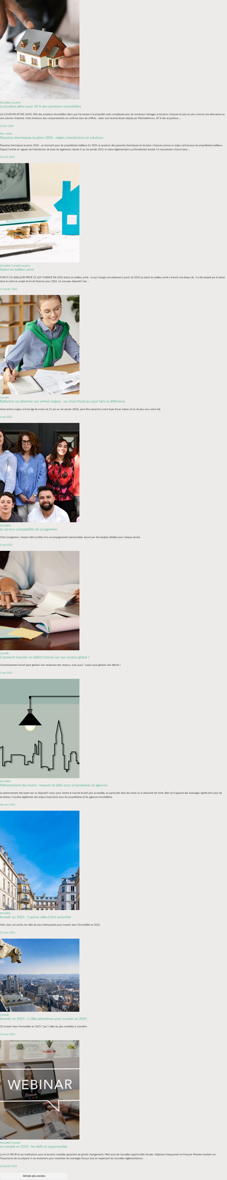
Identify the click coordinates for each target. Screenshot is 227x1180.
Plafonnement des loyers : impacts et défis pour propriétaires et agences (53, 785)
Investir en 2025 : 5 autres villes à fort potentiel (35, 917)
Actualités (5, 103)
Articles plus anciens (34, 1176)
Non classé (6, 134)
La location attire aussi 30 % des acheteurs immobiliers (40, 106)
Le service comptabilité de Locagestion (28, 529)
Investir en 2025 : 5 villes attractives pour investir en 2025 (43, 1019)
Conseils (15, 266)
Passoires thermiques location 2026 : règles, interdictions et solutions (51, 137)
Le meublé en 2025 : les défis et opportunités (33, 1146)
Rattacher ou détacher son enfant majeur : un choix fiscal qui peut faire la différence (62, 401)
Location (16, 103)
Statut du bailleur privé (17, 269)
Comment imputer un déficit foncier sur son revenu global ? (44, 657)
